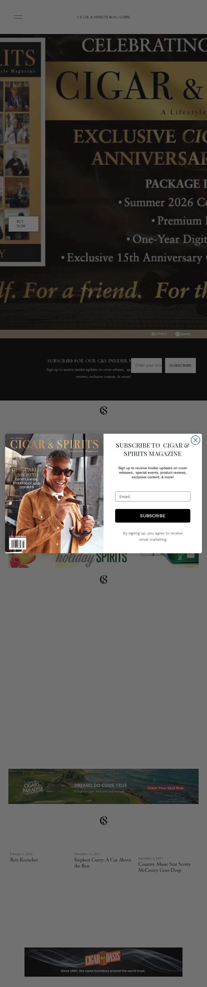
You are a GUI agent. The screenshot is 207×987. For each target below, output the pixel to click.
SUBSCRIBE (153, 515)
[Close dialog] (195, 440)
